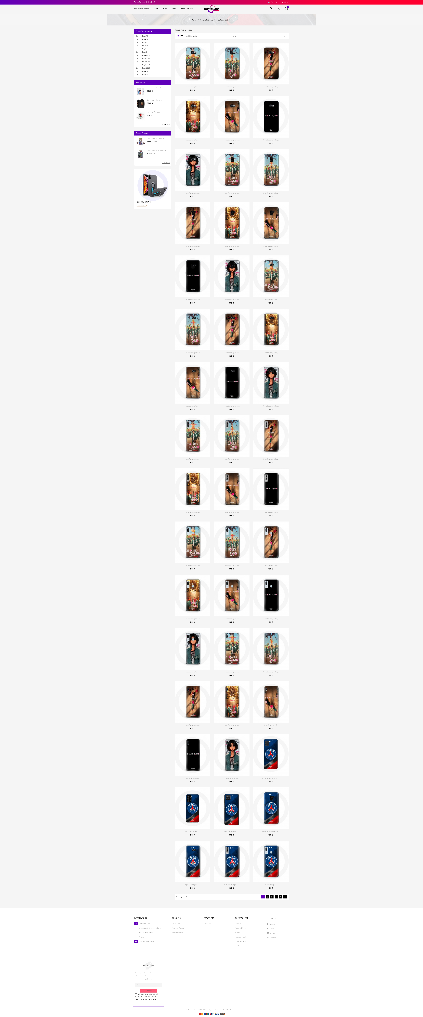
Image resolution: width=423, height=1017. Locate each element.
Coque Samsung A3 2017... (192, 885)
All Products (166, 124)
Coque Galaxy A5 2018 (143, 65)
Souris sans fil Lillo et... (154, 88)
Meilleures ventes (177, 932)
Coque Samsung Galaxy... (192, 87)
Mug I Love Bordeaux (153, 112)
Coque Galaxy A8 (141, 52)
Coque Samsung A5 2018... (270, 831)
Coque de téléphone (141, 8)
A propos (238, 932)
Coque (156, 8)
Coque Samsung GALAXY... (270, 778)
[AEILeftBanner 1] (152, 189)
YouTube (273, 933)
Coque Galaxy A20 (142, 46)
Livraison (238, 924)
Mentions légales (240, 928)
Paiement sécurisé (241, 937)
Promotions (176, 924)
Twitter (272, 928)
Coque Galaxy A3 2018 (143, 71)
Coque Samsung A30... (270, 885)
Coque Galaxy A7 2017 (143, 55)
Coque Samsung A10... (271, 725)
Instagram (273, 937)
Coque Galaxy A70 (142, 36)
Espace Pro (207, 924)
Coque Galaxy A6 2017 (143, 62)
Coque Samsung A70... (231, 885)
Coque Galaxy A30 (142, 42)
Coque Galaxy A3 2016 (143, 74)
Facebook (272, 924)
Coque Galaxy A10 (141, 49)
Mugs (165, 8)
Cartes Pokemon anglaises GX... (157, 150)
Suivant (285, 897)
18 (280, 897)
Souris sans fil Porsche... (154, 100)
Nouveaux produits (178, 928)
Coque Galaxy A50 (142, 39)
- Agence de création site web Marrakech (222, 1010)
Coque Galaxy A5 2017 (143, 68)
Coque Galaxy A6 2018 (143, 58)
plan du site (239, 946)
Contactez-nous (240, 941)
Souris (174, 8)
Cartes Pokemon (187, 8)
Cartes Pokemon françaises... (156, 138)
